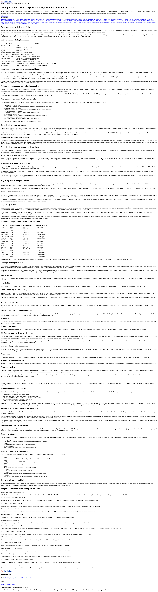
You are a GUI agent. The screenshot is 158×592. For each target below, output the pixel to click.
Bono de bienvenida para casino (119, 19)
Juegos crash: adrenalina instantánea (136, 20)
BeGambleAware (20, 577)
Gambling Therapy (9, 577)
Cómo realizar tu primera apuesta (52, 22)
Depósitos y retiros (60, 20)
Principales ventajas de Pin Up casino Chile (98, 19)
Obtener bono (4, 16)
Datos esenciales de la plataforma (29, 19)
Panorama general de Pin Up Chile (10, 19)
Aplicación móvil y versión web (71, 22)
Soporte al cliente (128, 22)
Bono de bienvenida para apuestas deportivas (140, 19)
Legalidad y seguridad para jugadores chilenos (50, 19)
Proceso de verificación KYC (46, 20)
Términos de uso (11, 584)
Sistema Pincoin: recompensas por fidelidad (92, 22)
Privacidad (3, 584)
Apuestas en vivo (38, 22)
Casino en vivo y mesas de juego (117, 20)
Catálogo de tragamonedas (99, 20)
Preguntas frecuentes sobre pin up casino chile (24, 23)
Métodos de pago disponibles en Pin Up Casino (79, 20)
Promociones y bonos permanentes (10, 20)
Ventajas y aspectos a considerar (142, 22)
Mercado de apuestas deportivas (23, 22)
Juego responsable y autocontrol (113, 22)
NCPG (28, 577)
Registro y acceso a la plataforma (28, 20)
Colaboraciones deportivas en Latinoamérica (75, 19)
